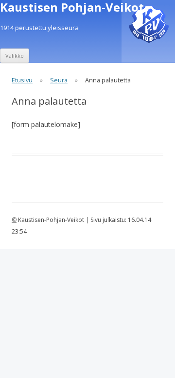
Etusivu (22, 80)
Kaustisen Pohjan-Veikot (72, 7)
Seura (59, 80)
